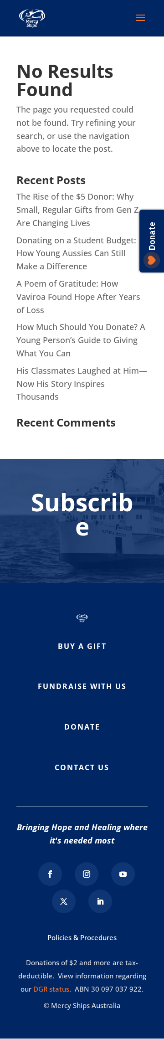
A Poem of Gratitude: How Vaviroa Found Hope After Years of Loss (78, 296)
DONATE (82, 727)
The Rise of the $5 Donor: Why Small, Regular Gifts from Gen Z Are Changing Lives (77, 209)
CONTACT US (82, 767)
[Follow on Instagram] (86, 874)
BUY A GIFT (82, 646)
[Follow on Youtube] (123, 874)
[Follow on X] (64, 901)
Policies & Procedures (82, 937)
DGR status (51, 988)
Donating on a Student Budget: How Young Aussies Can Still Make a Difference (76, 253)
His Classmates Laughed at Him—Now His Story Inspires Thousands (81, 383)
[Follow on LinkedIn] (100, 901)
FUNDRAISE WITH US (82, 686)
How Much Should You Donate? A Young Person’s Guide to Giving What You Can (80, 340)
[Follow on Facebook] (50, 874)
